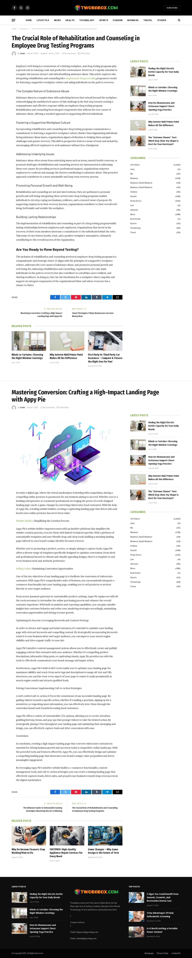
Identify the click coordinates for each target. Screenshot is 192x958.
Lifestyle (43, 20)
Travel (148, 20)
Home (29, 20)
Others (161, 20)
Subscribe (172, 8)
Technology (86, 20)
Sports (103, 20)
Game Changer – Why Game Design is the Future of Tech (103, 851)
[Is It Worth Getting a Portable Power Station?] (136, 932)
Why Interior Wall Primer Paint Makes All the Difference (66, 356)
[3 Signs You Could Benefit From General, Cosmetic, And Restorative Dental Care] (136, 897)
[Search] (178, 20)
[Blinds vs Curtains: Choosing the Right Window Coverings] (29, 341)
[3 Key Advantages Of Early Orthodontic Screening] (136, 916)
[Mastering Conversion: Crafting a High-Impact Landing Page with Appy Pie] (67, 450)
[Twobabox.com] (96, 8)
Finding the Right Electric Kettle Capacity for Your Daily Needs (163, 72)
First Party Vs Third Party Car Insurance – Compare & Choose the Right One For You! (105, 358)
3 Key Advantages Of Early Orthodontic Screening (160, 914)
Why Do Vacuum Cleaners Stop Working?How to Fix (28, 851)
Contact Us (176, 953)
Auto (132, 169)
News (57, 20)
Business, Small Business (141, 182)
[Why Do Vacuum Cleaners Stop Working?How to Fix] (29, 835)
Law (132, 205)
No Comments (70, 53)
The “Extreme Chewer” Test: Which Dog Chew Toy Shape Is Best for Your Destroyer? (163, 141)
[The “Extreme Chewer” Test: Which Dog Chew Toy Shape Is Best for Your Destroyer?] (138, 141)
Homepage (149, 953)
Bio (131, 173)
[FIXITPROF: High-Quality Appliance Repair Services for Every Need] (67, 835)
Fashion (117, 20)
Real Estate (135, 218)
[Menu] (13, 20)
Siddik (22, 53)
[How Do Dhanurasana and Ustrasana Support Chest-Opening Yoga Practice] (138, 106)
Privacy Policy (162, 953)
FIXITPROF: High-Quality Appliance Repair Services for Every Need (66, 853)
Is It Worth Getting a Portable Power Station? (162, 930)
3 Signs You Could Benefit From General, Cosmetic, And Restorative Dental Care (162, 897)
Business (133, 20)
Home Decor (135, 200)
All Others (135, 164)
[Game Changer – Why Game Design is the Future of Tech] (105, 835)
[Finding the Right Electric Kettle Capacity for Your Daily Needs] (138, 72)
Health (69, 20)
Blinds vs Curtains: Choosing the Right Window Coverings (27, 356)
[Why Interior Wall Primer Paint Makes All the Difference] (67, 341)
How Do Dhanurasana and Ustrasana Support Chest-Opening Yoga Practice (161, 106)
